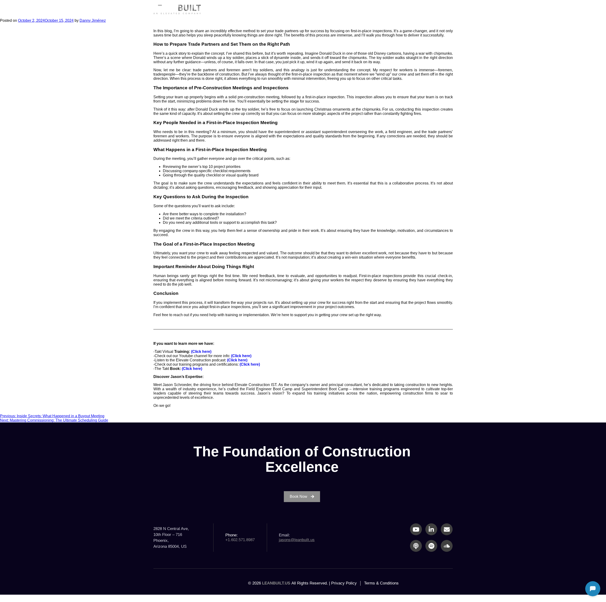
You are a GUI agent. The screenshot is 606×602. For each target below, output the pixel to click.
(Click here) (201, 352)
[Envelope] (447, 529)
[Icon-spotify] (431, 546)
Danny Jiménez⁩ (93, 20)
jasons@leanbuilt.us (297, 540)
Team (402, 9)
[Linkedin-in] (431, 529)
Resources (370, 9)
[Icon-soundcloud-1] (447, 546)
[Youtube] (416, 529)
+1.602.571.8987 (240, 540)
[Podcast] (416, 546)
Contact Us (434, 9)
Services (336, 9)
